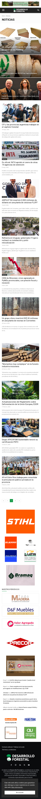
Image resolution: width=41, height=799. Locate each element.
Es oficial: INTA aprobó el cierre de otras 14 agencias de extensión (20, 163)
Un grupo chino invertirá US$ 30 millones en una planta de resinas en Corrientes (20, 319)
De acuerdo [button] (20, 792)
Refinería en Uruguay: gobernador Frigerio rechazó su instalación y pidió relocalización (20, 240)
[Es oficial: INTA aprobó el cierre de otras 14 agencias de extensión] (20, 150)
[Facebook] (11, 765)
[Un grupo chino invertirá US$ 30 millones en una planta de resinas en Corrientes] (20, 306)
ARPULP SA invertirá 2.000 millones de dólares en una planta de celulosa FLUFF (20, 201)
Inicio (3, 16)
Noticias (4, 43)
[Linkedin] (20, 765)
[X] (24, 765)
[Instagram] (15, 765)
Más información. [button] (17, 787)
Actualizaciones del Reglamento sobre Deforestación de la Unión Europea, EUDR (20, 403)
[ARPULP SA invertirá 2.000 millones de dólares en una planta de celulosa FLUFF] (20, 188)
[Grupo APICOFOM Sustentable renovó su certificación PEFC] (20, 428)
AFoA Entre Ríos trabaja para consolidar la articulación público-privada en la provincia (19, 479)
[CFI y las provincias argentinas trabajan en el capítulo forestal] (20, 113)
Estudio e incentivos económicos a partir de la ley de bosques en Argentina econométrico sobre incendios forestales (20, 701)
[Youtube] (28, 765)
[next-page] (19, 500)
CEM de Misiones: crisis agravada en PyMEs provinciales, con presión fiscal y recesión (19, 280)
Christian (5, 693)
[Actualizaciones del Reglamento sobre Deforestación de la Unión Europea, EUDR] (20, 390)
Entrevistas (5, 121)
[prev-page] (3, 500)
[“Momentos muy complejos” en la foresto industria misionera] (20, 352)
